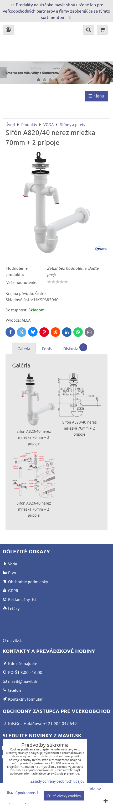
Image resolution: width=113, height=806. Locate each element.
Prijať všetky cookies (64, 795)
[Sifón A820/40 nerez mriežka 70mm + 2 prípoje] (56, 203)
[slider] (57, 282)
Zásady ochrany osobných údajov (57, 781)
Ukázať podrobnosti (22, 793)
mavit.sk (14, 640)
